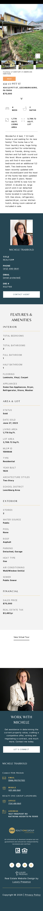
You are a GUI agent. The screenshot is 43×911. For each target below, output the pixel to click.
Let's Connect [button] (21, 749)
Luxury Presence (21, 882)
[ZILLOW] (31, 865)
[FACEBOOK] (11, 865)
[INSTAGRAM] (18, 865)
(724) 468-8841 (14, 803)
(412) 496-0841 (11, 269)
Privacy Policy (33, 895)
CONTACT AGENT (21, 294)
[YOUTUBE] (24, 865)
